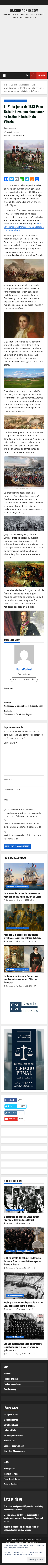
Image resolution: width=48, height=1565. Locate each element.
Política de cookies (26, 1554)
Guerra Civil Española (15, 1210)
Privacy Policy (9, 1468)
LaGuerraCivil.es (10, 1430)
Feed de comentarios (12, 1384)
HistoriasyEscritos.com (13, 1435)
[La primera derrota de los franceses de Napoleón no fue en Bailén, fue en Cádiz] (24, 876)
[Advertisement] (24, 44)
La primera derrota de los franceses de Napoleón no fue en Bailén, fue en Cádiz (22, 895)
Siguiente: (18, 713)
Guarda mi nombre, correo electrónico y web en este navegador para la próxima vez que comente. (24, 813)
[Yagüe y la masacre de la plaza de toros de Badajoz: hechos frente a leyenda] (24, 1285)
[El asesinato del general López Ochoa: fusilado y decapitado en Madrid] (24, 1199)
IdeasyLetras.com (11, 1414)
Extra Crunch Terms (12, 1479)
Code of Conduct (11, 1484)
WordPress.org (10, 1389)
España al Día (9, 1440)
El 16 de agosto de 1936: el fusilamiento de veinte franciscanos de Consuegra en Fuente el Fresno (22, 1261)
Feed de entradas (11, 1378)
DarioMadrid (11, 128)
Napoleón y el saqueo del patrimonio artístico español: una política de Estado (22, 936)
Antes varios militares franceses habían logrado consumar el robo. (24, 227)
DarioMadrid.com (24, 10)
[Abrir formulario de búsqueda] (27, 75)
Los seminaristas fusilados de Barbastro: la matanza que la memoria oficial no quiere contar (23, 1347)
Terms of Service (11, 1473)
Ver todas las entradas (24, 679)
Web (6, 799)
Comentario (10, 742)
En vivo (41, 75)
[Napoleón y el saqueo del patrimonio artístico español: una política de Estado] (24, 917)
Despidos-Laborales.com (14, 1445)
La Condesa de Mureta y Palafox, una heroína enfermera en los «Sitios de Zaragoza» (21, 979)
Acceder (7, 1373)
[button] (4, 75)
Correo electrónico (14, 789)
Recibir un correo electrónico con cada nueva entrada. (22, 837)
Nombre (9, 779)
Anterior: (23, 704)
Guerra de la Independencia (15, 101)
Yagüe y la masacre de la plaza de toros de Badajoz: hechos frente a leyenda (23, 1304)
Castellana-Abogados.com (14, 1450)
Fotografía (10, 1251)
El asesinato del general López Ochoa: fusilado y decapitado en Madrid (21, 1218)
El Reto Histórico (11, 1419)
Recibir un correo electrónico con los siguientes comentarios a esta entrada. (22, 825)
